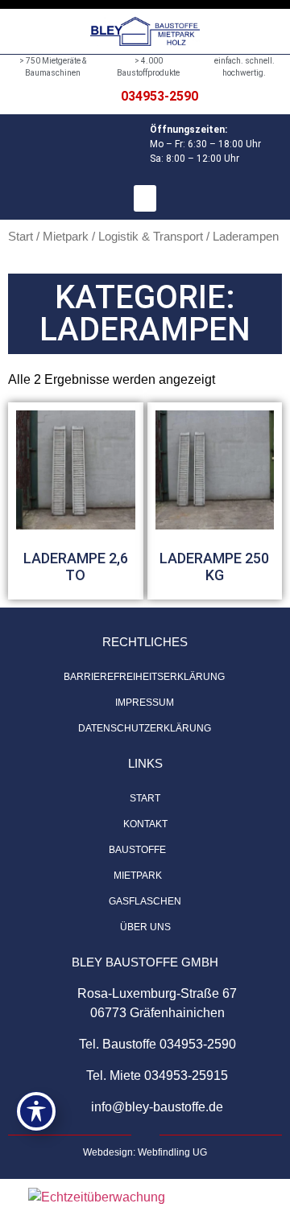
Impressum (144, 702)
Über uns (145, 927)
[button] (145, 198)
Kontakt (145, 824)
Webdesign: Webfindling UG (145, 1152)
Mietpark (66, 236)
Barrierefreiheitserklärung (144, 676)
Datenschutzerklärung (144, 728)
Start (20, 236)
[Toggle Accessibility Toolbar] (36, 1111)
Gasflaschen (145, 901)
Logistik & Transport (150, 236)
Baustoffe (137, 849)
